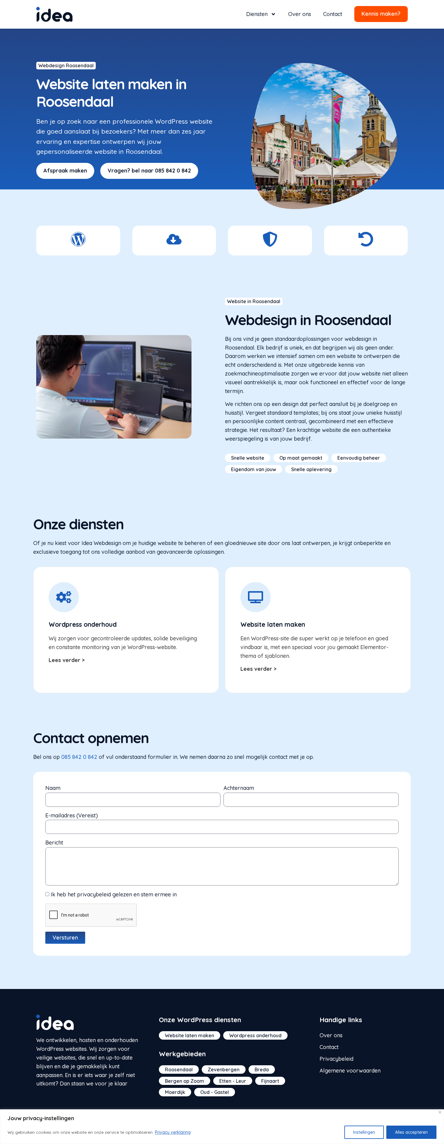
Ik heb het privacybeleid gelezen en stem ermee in (114, 894)
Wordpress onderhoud (83, 624)
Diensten (257, 14)
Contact (332, 14)
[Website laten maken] (255, 597)
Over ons (299, 14)
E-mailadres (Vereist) (71, 815)
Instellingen (364, 1132)
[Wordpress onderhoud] (64, 597)
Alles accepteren (411, 1132)
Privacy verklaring (173, 1132)
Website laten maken (272, 624)
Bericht (54, 842)
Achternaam (239, 787)
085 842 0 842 (79, 756)
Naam (52, 787)
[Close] (440, 1112)
